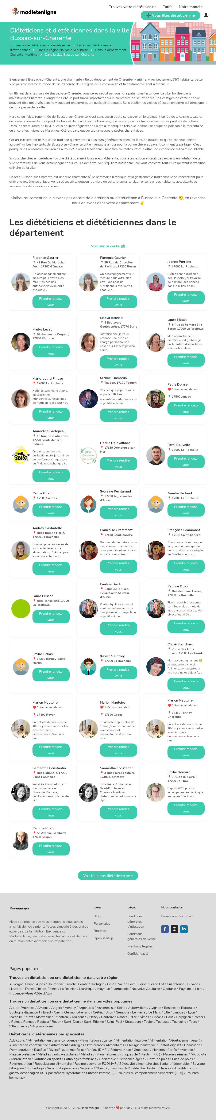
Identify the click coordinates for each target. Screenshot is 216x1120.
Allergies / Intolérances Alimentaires (97, 1045)
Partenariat (102, 923)
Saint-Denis (72, 1021)
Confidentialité (137, 953)
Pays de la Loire (190, 988)
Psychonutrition (20, 1063)
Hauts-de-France (22, 988)
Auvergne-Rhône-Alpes (27, 984)
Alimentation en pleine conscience (52, 1040)
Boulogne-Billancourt (24, 1012)
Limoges (179, 1012)
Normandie (121, 988)
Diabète (40, 1049)
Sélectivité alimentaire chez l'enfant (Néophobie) (154, 1063)
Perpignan (183, 1017)
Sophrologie (35, 1068)
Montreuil (62, 1017)
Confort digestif (170, 1045)
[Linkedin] (184, 929)
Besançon (171, 1007)
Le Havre (139, 1012)
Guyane (192, 984)
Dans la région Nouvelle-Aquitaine (63, 50)
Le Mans (154, 1012)
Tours (193, 1021)
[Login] (206, 15)
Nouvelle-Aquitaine (145, 988)
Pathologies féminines (80, 1059)
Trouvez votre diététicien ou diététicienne (40, 45)
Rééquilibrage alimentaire (53, 1063)
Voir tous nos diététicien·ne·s (108, 875)
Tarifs (167, 6)
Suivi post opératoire (62, 1068)
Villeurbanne (18, 1026)
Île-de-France (47, 988)
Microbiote (198, 1054)
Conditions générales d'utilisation (135, 921)
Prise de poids (182, 1059)
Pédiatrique (107, 1059)
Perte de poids (158, 1059)
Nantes (122, 1017)
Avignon (155, 1007)
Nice (133, 1017)
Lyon (191, 1012)
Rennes (28, 1021)
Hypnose (186, 1049)
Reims (15, 1021)
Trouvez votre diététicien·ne (133, 6)
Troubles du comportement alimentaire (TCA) (150, 1073)
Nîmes (144, 1017)
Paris (169, 1017)
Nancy (93, 1017)
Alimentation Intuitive (131, 1040)
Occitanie (169, 988)
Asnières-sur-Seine (111, 1007)
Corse (142, 984)
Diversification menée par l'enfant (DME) (78, 1049)
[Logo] (34, 10)
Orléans (157, 1017)
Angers (56, 1007)
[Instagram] (174, 929)
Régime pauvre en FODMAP (95, 1063)
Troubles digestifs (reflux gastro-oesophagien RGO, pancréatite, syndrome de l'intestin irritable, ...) (103, 1070)
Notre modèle (191, 6)
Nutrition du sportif (47, 1059)
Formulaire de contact (177, 916)
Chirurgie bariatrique (141, 1045)
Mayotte (103, 988)
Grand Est (157, 984)
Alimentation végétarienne (28, 1045)
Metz (29, 1017)
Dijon (109, 1012)
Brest (47, 1012)
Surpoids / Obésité (94, 1068)
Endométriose (120, 1049)
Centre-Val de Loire (121, 984)
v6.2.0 (166, 1108)
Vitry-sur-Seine (41, 1026)
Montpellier (44, 1017)
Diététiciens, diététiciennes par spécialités (47, 1034)
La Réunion (68, 988)
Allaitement (59, 1045)
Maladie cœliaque (22, 1054)
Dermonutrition (20, 1049)
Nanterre (107, 1017)
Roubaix (43, 1021)
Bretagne (97, 984)
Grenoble (122, 1012)
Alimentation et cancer (96, 1040)
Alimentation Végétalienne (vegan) (175, 1040)
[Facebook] (165, 929)
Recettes (100, 930)
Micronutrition (21, 1059)
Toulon (149, 1021)
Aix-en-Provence (22, 1007)
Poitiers (199, 1017)
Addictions (17, 1040)
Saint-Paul (114, 1021)
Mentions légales (140, 946)
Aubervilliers (137, 1007)
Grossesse (142, 1049)
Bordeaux (188, 1007)
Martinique (86, 988)
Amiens (43, 1007)
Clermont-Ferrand (77, 1012)
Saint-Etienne (94, 1021)
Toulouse (163, 1021)
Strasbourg (133, 1021)
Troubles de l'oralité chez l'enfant (134, 1068)
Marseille (16, 1017)
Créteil (98, 1012)
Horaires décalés (164, 1049)
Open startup (103, 938)
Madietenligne (90, 1108)
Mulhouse (79, 1017)
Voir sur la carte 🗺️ (108, 246)
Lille (167, 1012)
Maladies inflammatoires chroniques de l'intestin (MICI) (120, 1054)
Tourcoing (179, 1021)
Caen (57, 1012)
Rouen (56, 1021)
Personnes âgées (131, 1059)
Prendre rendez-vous (51, 301)
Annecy (70, 1007)
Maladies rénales (175, 1054)
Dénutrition (192, 1045)
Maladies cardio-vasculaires (58, 1054)
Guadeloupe (176, 984)
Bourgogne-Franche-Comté (68, 984)
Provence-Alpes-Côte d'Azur (30, 993)
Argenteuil (86, 1007)
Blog (97, 916)
